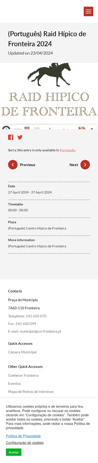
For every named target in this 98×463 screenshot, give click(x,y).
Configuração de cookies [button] (25, 442)
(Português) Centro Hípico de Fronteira (37, 246)
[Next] (85, 164)
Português (67, 150)
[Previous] (13, 165)
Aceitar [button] (14, 452)
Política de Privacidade (23, 436)
